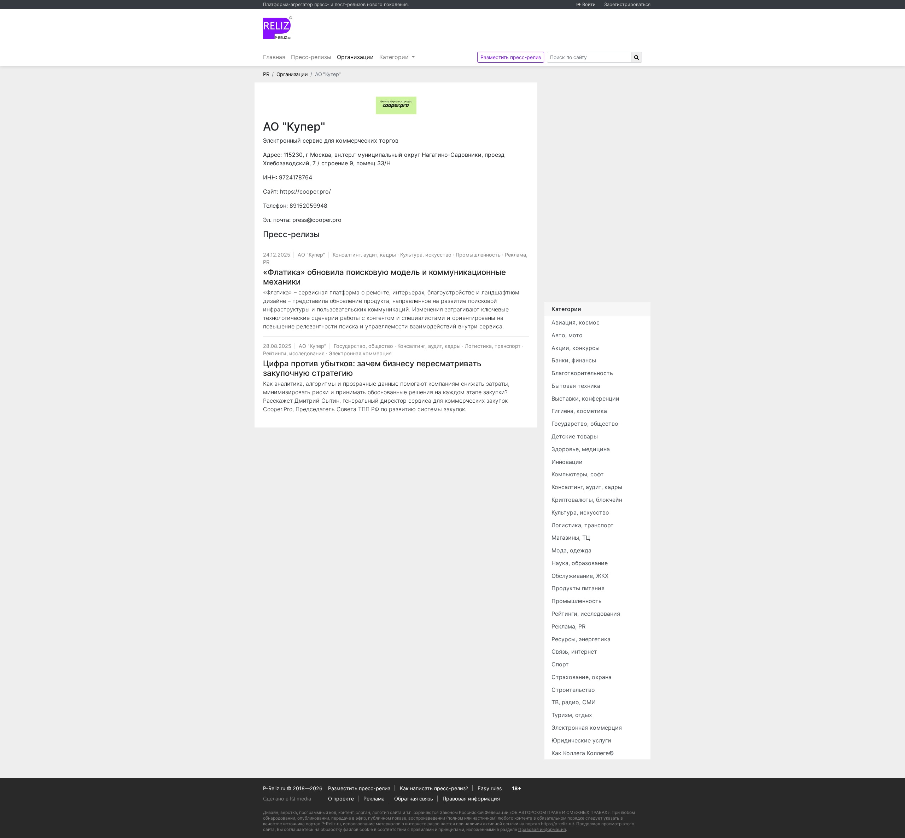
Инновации (567, 461)
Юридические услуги (581, 740)
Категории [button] (394, 57)
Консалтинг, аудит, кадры (364, 255)
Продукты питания (578, 588)
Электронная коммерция (360, 353)
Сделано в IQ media (287, 799)
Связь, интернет (574, 651)
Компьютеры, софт (577, 474)
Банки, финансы (573, 360)
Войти (589, 4)
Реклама (374, 799)
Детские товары (574, 436)
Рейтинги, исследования (294, 353)
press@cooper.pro (316, 219)
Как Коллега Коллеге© (582, 753)
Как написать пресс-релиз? (434, 788)
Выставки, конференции (585, 398)
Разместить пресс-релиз (510, 57)
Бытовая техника (575, 385)
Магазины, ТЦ (570, 537)
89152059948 (308, 205)
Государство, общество (363, 346)
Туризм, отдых (571, 714)
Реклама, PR (568, 626)
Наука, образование (579, 563)
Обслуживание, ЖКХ (579, 575)
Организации (356, 57)
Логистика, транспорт (493, 346)
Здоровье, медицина (580, 449)
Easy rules (490, 788)
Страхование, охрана (581, 677)
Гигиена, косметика (579, 410)
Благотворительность (582, 373)
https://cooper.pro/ (305, 191)
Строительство (573, 689)
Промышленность (478, 255)
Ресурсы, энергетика (581, 639)
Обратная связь (413, 799)
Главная (274, 57)
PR (266, 74)
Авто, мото (567, 335)
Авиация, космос (575, 322)
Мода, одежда (571, 550)
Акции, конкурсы (575, 347)
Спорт (560, 664)
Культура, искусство (425, 255)
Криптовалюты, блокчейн (586, 499)
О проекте (341, 799)
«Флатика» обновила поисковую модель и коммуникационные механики (384, 276)
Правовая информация (471, 799)
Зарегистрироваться (627, 4)
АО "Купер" (311, 255)
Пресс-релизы (311, 57)
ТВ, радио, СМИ (573, 702)
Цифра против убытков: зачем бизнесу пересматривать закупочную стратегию (372, 368)
